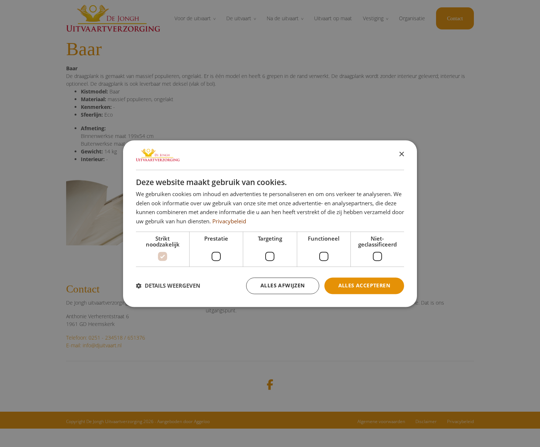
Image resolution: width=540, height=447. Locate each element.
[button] (168, 286)
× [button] (401, 154)
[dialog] (270, 223)
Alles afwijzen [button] (282, 285)
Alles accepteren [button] (364, 285)
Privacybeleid (229, 221)
